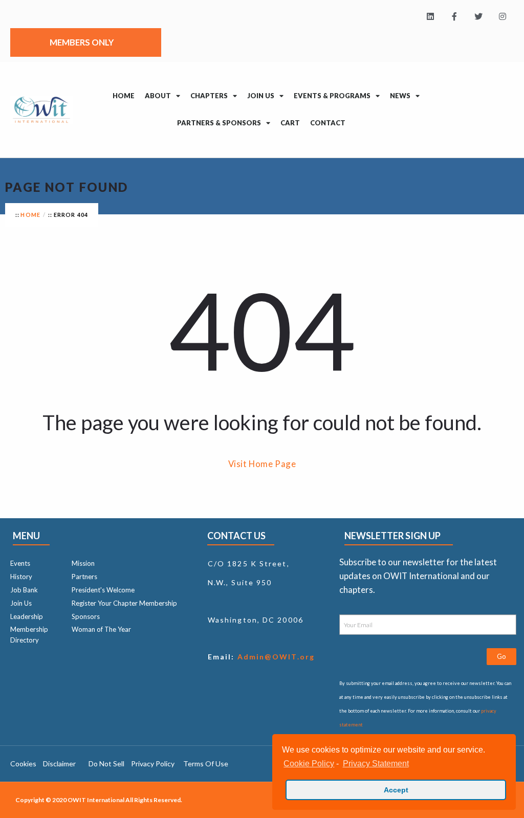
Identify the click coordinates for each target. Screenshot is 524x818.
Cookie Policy (308, 763)
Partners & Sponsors (219, 123)
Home (124, 96)
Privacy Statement (375, 763)
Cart (290, 123)
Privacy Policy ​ (153, 763)
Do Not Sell (106, 763)
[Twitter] (478, 16)
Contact (327, 123)
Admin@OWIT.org (274, 656)
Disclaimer (59, 763)
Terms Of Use (205, 763)
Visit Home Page (262, 463)
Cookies (23, 763)
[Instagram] (502, 16)
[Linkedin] (430, 16)
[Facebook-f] (454, 16)
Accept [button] (396, 790)
